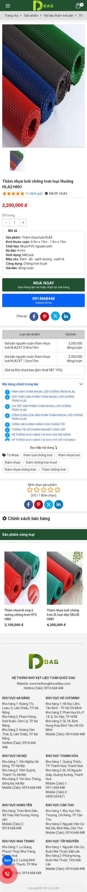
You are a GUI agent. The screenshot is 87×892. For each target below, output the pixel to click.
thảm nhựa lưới (69, 455)
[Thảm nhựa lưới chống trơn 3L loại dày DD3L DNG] (65, 576)
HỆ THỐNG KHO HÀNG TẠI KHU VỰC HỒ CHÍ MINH (43, 440)
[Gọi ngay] (7, 873)
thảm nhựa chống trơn (20, 469)
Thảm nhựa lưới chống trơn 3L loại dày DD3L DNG (63, 614)
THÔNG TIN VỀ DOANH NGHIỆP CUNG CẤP (38, 429)
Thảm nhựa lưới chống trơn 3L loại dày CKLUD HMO (20, 614)
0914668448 (43, 300)
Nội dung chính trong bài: (20, 384)
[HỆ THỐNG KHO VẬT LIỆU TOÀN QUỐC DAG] (42, 5)
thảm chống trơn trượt (41, 462)
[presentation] (5, 588)
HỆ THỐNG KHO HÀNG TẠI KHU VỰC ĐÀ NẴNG (41, 434)
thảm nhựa (12, 462)
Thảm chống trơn (54, 469)
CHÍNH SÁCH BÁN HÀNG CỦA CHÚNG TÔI (38, 424)
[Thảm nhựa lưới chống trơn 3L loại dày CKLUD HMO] (22, 576)
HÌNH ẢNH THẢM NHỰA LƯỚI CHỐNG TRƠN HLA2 (43, 391)
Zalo (7, 860)
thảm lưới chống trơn (38, 455)
